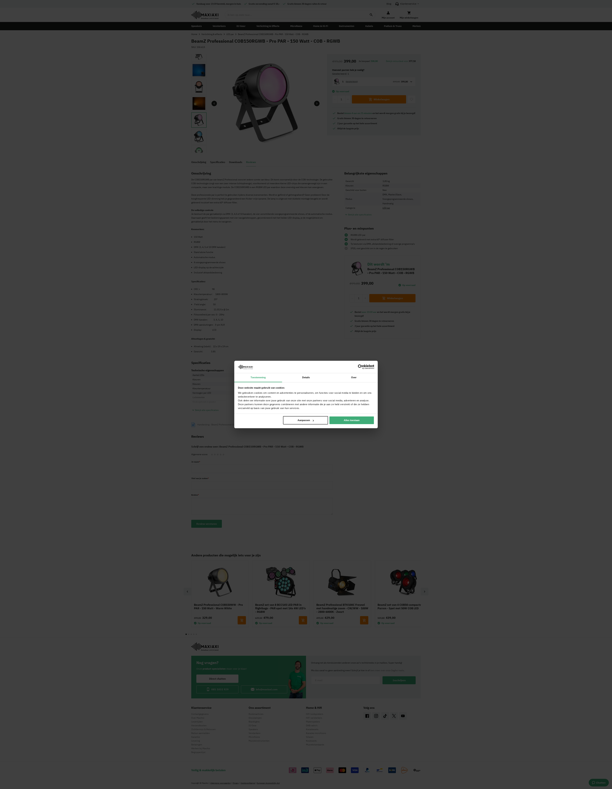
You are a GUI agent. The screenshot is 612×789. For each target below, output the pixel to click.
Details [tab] (306, 377)
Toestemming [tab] (258, 377)
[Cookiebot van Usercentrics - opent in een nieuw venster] (360, 366)
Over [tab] (354, 377)
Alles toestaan (352, 420)
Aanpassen (304, 420)
